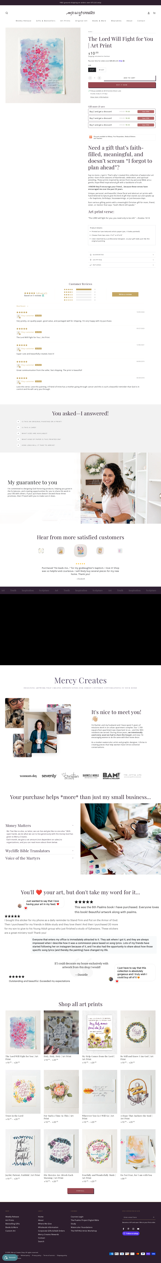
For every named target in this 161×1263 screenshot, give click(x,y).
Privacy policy (36, 1252)
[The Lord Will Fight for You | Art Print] (23, 1029)
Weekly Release (12, 1213)
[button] (7, 13)
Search (41, 1238)
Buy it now (121, 85)
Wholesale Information (48, 1224)
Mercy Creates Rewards (48, 1231)
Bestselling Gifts (12, 1220)
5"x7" (93, 70)
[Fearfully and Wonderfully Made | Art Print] (99, 1148)
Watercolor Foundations (81, 1224)
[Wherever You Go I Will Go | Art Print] (99, 1089)
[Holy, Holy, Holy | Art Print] (61, 1029)
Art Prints (9, 1217)
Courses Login (77, 1213)
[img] (22, 312)
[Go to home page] (80, 13)
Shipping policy (62, 1252)
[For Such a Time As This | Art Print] (61, 1089)
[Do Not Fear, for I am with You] (138, 1148)
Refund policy (25, 1252)
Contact (41, 1235)
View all (80, 1188)
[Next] (125, 551)
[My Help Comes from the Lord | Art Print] (99, 1029)
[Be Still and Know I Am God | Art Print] (138, 1029)
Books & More (11, 1224)
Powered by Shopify (12, 1252)
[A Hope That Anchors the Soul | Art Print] (138, 1089)
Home (90, 31)
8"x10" (102, 70)
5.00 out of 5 (41, 293)
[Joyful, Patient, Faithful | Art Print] (23, 1148)
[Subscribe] (154, 1214)
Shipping (91, 56)
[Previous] (36, 551)
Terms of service (49, 1252)
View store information (99, 97)
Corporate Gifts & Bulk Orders (51, 1228)
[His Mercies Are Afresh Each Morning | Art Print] (61, 1148)
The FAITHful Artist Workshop (84, 1228)
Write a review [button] (125, 294)
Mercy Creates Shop (18, 1249)
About (40, 1217)
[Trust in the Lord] (23, 1089)
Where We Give (45, 1220)
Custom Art (10, 1228)
